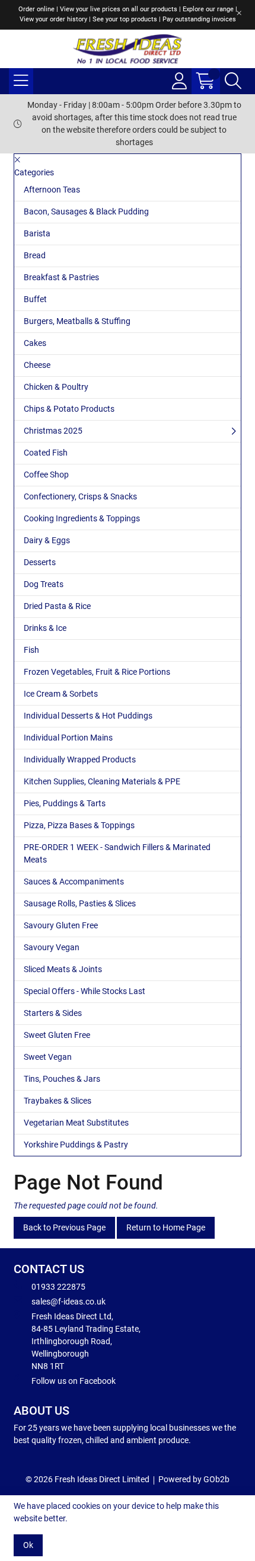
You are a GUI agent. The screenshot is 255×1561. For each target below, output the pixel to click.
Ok (28, 1545)
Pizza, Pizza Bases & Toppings (79, 825)
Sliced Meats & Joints (63, 969)
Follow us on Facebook (73, 1381)
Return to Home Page (165, 1227)
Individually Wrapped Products (80, 759)
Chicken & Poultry (56, 387)
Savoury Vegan (51, 947)
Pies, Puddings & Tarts (65, 803)
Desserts (40, 562)
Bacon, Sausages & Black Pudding (86, 211)
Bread (35, 255)
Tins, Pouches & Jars (62, 1079)
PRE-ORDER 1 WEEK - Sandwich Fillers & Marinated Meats (117, 853)
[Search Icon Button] (233, 81)
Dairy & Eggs (47, 540)
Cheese (37, 365)
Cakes (35, 343)
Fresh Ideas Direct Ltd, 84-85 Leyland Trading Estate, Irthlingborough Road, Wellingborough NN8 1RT (86, 1341)
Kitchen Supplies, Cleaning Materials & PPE (102, 781)
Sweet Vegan (48, 1057)
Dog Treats (43, 584)
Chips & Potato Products (69, 409)
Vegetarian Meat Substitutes (76, 1122)
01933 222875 (58, 1286)
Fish (31, 650)
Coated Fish (46, 452)
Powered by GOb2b (194, 1479)
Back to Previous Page (64, 1227)
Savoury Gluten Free (61, 925)
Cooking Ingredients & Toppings (82, 518)
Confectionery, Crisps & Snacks (80, 496)
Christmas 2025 (53, 430)
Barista (37, 233)
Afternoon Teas (52, 189)
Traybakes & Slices (57, 1100)
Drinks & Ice (45, 628)
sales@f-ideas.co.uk (68, 1301)
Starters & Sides (53, 1013)
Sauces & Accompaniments (74, 881)
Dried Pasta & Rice (57, 606)
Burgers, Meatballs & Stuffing (77, 321)
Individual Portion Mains (68, 737)
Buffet (35, 299)
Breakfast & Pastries (61, 277)
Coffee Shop (46, 474)
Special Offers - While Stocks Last (84, 991)
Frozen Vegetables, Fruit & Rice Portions (97, 672)
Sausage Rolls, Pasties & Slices (80, 903)
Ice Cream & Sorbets (61, 693)
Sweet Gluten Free (57, 1035)
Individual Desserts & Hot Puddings (88, 715)
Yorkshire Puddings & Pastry (76, 1144)
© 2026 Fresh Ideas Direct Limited (87, 1479)
